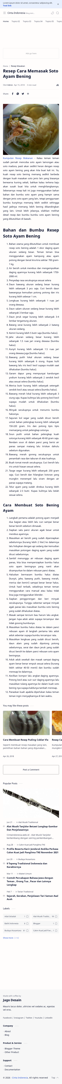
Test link (7, 5)
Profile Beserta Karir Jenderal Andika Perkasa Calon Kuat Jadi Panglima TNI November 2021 (32, 850)
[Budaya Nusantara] (26, 859)
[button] (52, 13)
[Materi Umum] (25, 873)
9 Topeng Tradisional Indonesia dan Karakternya (27, 865)
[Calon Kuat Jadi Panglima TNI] (32, 844)
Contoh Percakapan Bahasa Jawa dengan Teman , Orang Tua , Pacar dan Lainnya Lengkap (30, 881)
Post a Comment (31, 769)
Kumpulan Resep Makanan (18, 158)
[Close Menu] (58, 4)
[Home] (6, 21)
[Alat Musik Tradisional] (28, 822)
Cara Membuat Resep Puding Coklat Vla (25, 739)
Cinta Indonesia (16, 13)
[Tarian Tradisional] (25, 891)
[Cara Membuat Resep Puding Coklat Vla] (26, 723)
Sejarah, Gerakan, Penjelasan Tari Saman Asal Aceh (32, 897)
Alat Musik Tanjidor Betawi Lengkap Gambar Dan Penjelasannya (32, 828)
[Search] (57, 13)
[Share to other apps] (28, 93)
